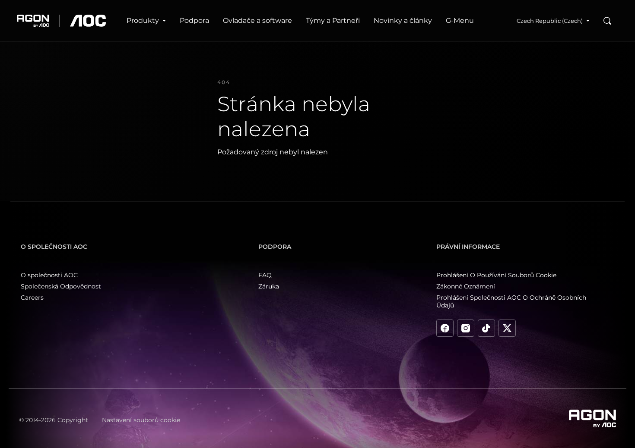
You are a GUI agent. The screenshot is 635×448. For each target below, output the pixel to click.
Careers (32, 297)
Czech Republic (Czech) (550, 20)
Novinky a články (403, 20)
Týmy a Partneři (333, 20)
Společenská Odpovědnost (61, 286)
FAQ (265, 275)
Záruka (268, 286)
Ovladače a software (257, 20)
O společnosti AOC (49, 275)
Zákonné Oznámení (465, 286)
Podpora (194, 20)
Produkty (143, 20)
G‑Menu (460, 20)
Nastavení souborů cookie (141, 420)
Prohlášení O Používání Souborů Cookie (496, 275)
